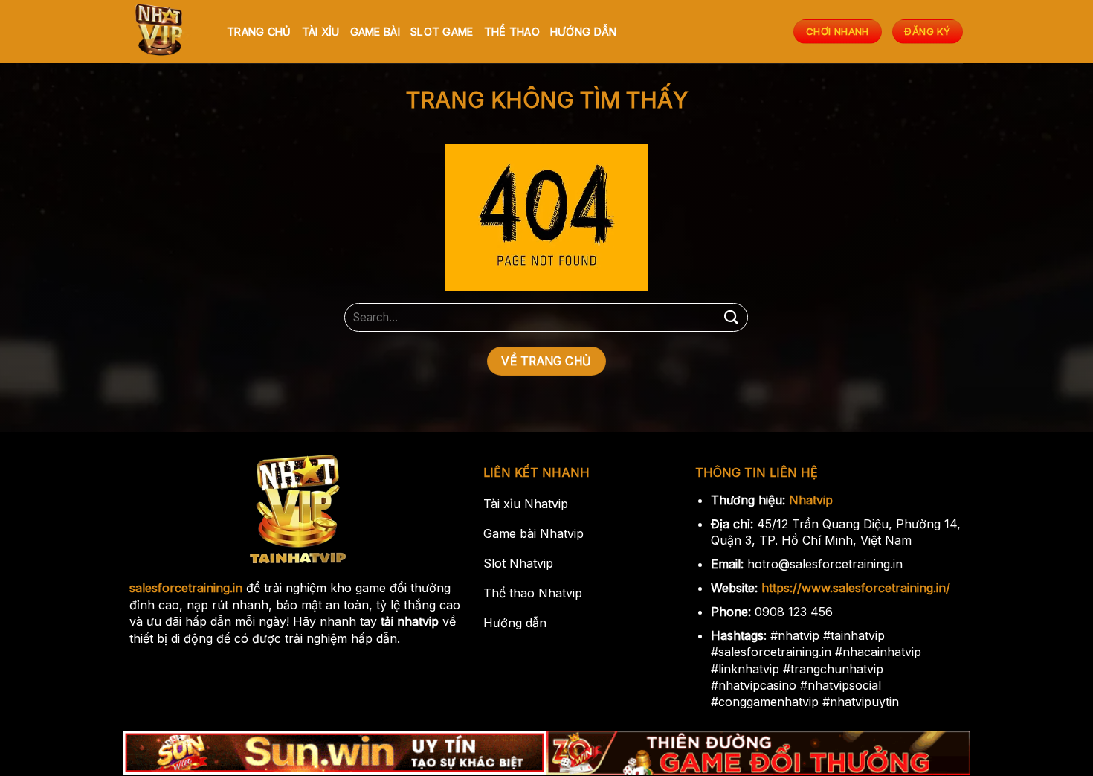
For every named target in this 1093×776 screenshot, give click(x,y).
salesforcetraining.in (185, 587)
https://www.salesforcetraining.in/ (855, 587)
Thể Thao (512, 31)
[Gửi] (731, 317)
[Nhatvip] (167, 31)
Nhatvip (811, 500)
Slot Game (442, 31)
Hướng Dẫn (583, 31)
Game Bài (375, 31)
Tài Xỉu (321, 31)
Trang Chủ (259, 31)
